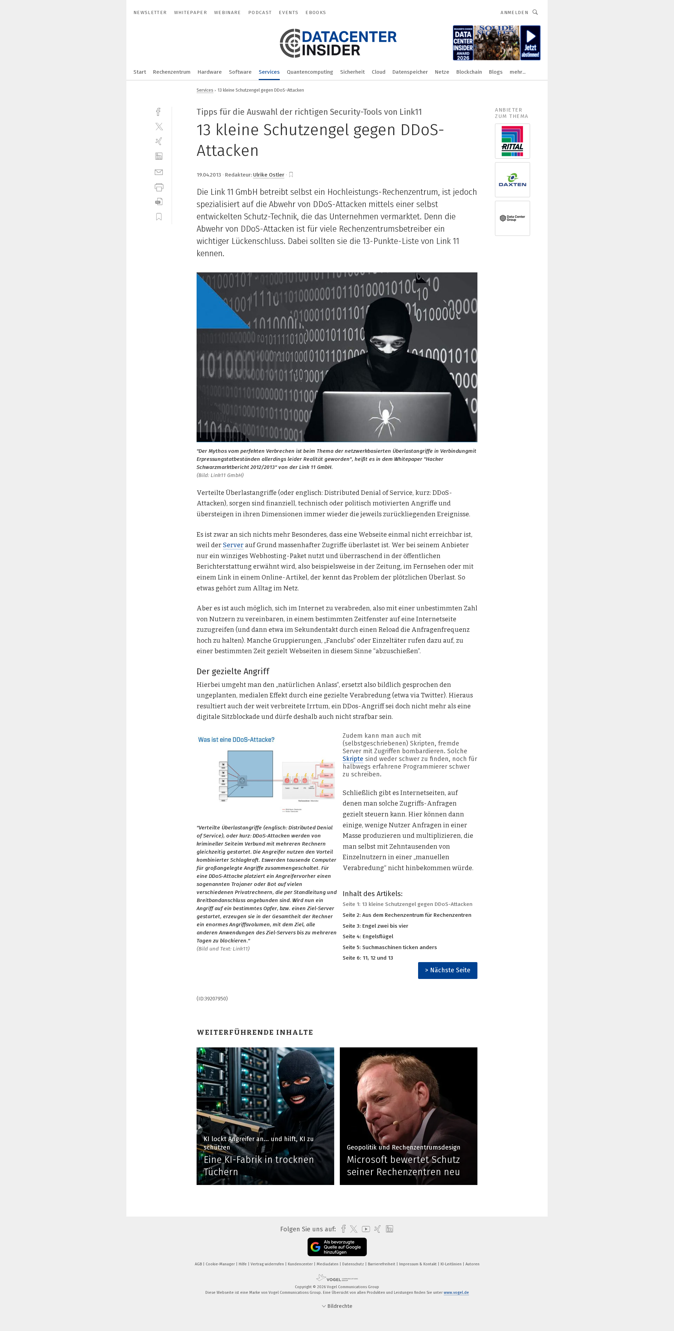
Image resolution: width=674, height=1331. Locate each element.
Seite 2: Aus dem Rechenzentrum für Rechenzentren (407, 915)
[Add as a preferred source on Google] (337, 1247)
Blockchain (469, 72)
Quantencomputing (310, 72)
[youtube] (364, 1229)
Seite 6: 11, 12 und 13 (368, 958)
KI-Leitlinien (452, 1264)
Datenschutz (353, 1264)
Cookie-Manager (221, 1264)
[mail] (158, 171)
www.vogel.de (456, 1292)
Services (269, 72)
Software (240, 72)
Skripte (353, 759)
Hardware (210, 72)
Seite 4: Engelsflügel (368, 936)
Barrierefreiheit (382, 1264)
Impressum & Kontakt (418, 1264)
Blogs (496, 72)
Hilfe (243, 1264)
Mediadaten (328, 1264)
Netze (442, 72)
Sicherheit (352, 72)
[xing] (158, 141)
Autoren (472, 1264)
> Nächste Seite (447, 970)
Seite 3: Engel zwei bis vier (375, 926)
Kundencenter (301, 1264)
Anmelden (514, 12)
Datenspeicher (410, 72)
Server (233, 545)
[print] (158, 186)
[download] (158, 201)
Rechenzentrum (172, 72)
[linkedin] (158, 156)
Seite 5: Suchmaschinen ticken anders (390, 947)
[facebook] (158, 111)
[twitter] (158, 126)
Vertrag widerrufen (268, 1264)
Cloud (378, 72)
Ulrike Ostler (268, 175)
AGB (199, 1264)
